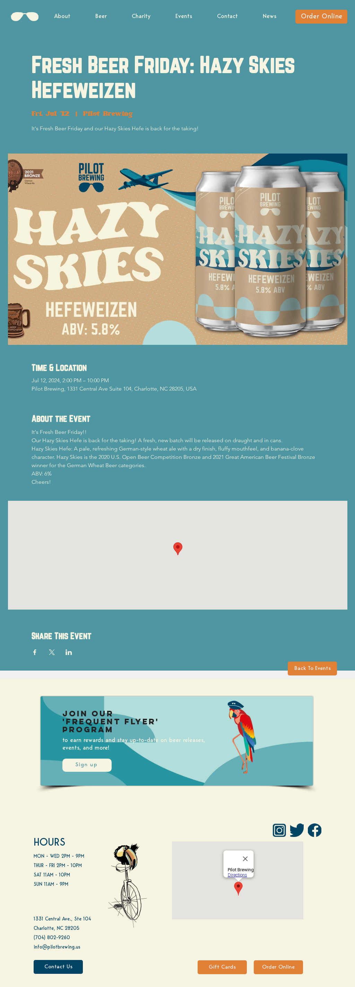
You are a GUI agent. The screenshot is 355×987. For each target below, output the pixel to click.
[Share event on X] (52, 652)
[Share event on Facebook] (35, 652)
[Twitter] (297, 830)
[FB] (314, 830)
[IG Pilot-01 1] (279, 830)
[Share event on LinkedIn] (69, 652)
